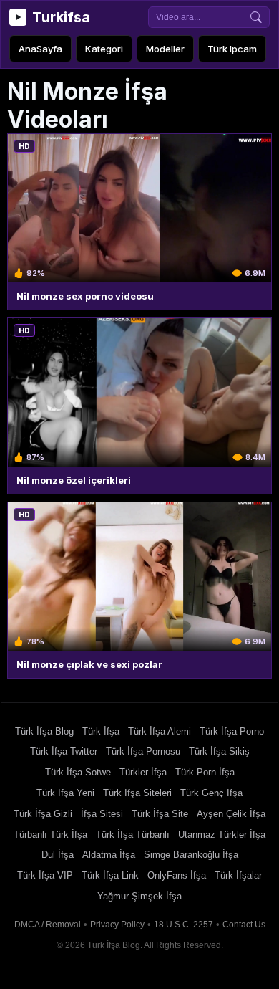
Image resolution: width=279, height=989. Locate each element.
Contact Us (243, 924)
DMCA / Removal (47, 924)
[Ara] (256, 17)
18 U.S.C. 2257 (183, 924)
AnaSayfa (40, 48)
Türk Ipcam (232, 48)
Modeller (165, 48)
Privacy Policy (117, 924)
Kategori (104, 48)
